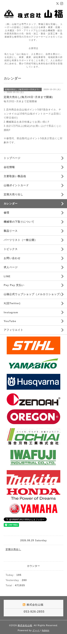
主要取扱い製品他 (15, 176)
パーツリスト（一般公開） (20, 239)
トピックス (11, 249)
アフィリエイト (13, 329)
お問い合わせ (12, 258)
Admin (45, 630)
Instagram (11, 312)
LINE (7, 276)
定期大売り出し (13, 194)
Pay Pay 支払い (14, 285)
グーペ (36, 630)
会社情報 (9, 167)
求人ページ (11, 267)
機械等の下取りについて (19, 221)
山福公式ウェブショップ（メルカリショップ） (33, 294)
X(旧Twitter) (12, 303)
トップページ (12, 157)
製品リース (11, 230)
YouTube (10, 321)
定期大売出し (13, 549)
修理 (6, 212)
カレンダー (11, 203)
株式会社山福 (25, 625)
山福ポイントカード (16, 185)
